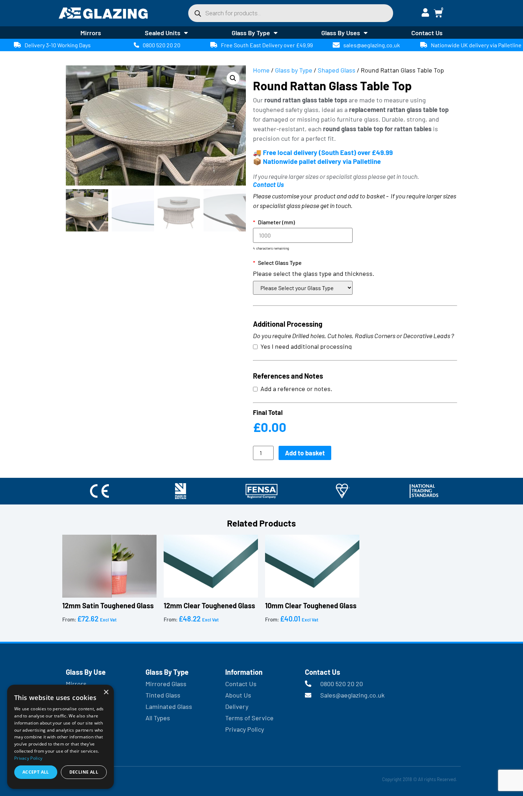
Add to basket (305, 453)
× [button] (106, 692)
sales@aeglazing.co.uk (371, 45)
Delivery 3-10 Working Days (58, 45)
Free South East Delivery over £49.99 (267, 45)
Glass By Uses (340, 33)
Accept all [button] (35, 772)
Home (261, 70)
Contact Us (427, 33)
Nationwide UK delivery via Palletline (476, 45)
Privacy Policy (28, 758)
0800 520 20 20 (161, 45)
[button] (233, 78)
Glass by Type (293, 70)
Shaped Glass (336, 70)
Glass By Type (251, 33)
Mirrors (90, 33)
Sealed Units (162, 33)
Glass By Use (86, 672)
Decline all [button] (83, 772)
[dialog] (60, 737)
